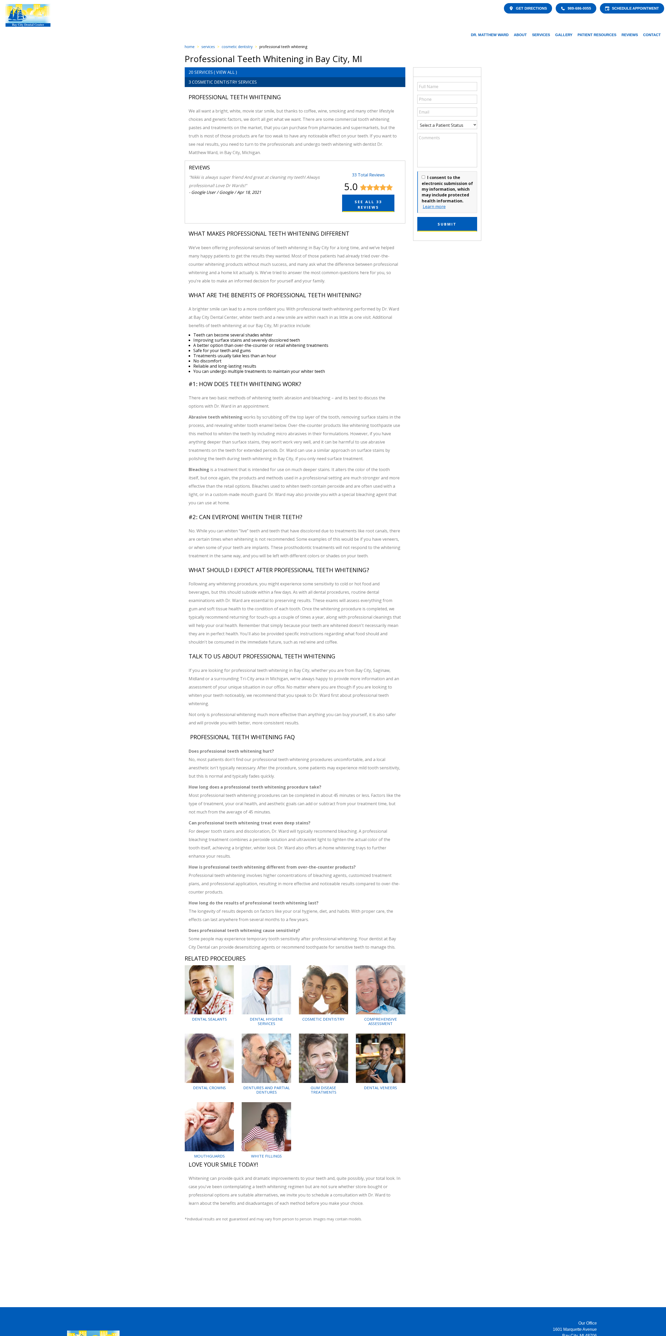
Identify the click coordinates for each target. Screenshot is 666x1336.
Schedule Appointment (635, 8)
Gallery (563, 35)
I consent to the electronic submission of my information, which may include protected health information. (447, 189)
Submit (447, 224)
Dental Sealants (209, 1019)
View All (225, 72)
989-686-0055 (579, 8)
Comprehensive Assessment (380, 1021)
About (520, 35)
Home (190, 46)
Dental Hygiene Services (266, 1021)
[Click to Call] (563, 8)
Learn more (434, 206)
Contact (652, 35)
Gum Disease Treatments (323, 1090)
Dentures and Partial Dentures (266, 1090)
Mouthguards (209, 1156)
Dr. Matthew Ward (490, 35)
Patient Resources (597, 35)
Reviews (630, 35)
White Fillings (266, 1156)
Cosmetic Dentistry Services (224, 82)
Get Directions (531, 8)
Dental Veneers (380, 1087)
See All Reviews (368, 204)
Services (541, 35)
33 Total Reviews (368, 175)
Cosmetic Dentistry (237, 46)
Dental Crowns (209, 1087)
